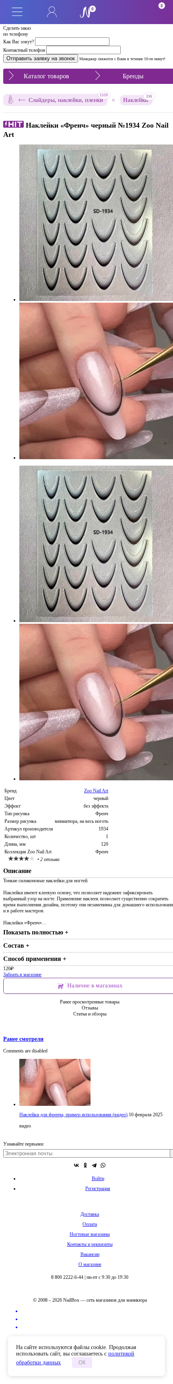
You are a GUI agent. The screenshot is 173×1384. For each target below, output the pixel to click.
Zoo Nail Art (96, 791)
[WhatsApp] (103, 1165)
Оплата (89, 1224)
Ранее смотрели (23, 1039)
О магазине (89, 1264)
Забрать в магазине (22, 974)
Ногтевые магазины (90, 1234)
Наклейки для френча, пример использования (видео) (73, 1114)
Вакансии (89, 1254)
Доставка (89, 1214)
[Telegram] (94, 1165)
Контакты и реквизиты (90, 1244)
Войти (98, 1178)
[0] (121, 12)
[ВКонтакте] (76, 1165)
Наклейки (137, 99)
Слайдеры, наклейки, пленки (68, 98)
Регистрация (97, 1188)
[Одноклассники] (85, 1165)
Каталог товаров (46, 76)
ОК (82, 1363)
